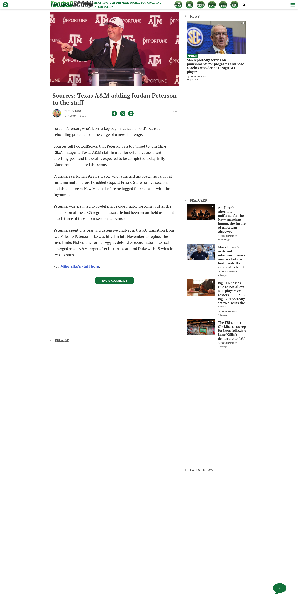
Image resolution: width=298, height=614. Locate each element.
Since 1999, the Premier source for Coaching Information (127, 5)
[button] (292, 5)
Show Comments (114, 280)
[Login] (6, 4)
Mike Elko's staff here (79, 266)
